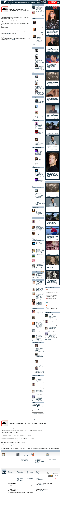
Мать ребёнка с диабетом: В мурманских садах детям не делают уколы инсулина (52, 299)
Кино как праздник (39, 316)
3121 (41, 215)
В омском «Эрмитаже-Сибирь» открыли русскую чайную (39, 255)
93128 (43, 463)
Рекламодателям (11, 472)
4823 (41, 301)
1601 (41, 267)
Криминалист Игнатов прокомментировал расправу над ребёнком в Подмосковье (51, 295)
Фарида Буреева (39, 322)
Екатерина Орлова (39, 299)
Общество (38, 2)
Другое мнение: (35, 410)
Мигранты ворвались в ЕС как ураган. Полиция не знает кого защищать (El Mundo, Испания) (51, 307)
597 (41, 252)
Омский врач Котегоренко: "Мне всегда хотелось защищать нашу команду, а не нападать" (52, 147)
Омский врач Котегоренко (38, 329)
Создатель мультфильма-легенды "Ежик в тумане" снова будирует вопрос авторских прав (40, 397)
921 (41, 320)
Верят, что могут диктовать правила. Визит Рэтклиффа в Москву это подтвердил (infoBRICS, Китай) (52, 291)
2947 (56, 133)
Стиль (18, 479)
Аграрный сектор (36, 271)
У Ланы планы (36, 47)
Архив (34, 44)
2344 (56, 51)
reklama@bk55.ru (41, 490)
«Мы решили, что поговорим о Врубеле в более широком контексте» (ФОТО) (39, 325)
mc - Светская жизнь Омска (43, 0)
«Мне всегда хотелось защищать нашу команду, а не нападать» (40, 332)
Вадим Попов (38, 292)
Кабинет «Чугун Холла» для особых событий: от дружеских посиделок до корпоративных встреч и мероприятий (40, 13)
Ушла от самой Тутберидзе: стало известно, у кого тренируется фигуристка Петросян (51, 66)
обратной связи (12, 39)
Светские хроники (36, 375)
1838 (41, 340)
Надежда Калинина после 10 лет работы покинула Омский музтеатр (39, 392)
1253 (41, 277)
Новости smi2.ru (35, 239)
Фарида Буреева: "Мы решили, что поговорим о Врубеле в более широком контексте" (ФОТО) (52, 31)
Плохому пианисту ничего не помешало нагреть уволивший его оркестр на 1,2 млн (40, 228)
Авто (28, 471)
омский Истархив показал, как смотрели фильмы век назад (39, 319)
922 (56, 85)
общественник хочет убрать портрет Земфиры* (39, 338)
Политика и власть (11, 2)
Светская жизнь (49, 6)
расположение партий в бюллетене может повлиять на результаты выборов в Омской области (40, 296)
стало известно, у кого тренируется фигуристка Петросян (39, 313)
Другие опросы (34, 413)
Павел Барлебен (39, 302)
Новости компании (20, 480)
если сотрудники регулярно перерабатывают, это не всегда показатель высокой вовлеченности (39, 284)
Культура (25, 2)
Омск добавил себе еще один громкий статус (39, 304)
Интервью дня (36, 120)
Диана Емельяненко (39, 288)
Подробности (35, 308)
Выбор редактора (5, 451)
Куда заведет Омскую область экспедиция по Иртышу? (53, 454)
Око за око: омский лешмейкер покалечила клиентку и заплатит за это (52, 99)
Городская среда (36, 167)
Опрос (37, 472)
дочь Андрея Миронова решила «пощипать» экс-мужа (40, 235)
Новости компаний (37, 4)
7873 (41, 230)
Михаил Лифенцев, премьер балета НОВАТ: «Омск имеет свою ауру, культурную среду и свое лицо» (52, 175)
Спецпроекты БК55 (37, 342)
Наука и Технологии (20, 478)
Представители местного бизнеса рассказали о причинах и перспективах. (10, 458)
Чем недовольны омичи (38, 97)
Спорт (28, 2)
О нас (9, 471)
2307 (41, 327)
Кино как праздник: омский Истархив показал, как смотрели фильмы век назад (52, 82)
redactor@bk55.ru (41, 484)
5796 (41, 394)
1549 (56, 118)
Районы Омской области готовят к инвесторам (39, 453)
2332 (41, 388)
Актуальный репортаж (37, 147)
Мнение (47, 36)
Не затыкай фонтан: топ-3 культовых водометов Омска (52, 131)
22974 (43, 15)
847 (41, 257)
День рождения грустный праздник (39, 336)
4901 (41, 400)
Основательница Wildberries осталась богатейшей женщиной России (52, 115)
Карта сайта (10, 473)
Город (47, 120)
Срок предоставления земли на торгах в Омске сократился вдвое (40, 250)
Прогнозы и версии (37, 187)
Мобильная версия (44, 2)
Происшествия (32, 2)
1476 (56, 149)
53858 (14, 460)
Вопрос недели (36, 207)
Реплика (34, 18)
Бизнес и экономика (19, 2)
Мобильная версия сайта (51, 478)
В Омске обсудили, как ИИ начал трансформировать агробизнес (39, 275)
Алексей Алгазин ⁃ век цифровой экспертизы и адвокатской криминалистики (39, 8)
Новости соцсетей (50, 181)
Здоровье (47, 135)
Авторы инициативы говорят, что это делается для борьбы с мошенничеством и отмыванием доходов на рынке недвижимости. (25, 459)
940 (41, 262)
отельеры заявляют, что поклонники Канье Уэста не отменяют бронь (40, 223)
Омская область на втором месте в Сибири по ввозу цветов (39, 260)
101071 (43, 10)
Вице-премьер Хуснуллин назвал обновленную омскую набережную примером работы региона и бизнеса (40, 244)
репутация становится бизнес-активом (40, 300)
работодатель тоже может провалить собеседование (39, 290)
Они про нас (38, 471)
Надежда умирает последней (39, 220)
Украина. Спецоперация (38, 73)
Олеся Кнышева (39, 281)
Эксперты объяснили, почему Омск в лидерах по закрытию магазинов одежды (9, 454)
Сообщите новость (53, 2)
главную (8, 33)
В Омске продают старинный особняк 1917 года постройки (39, 265)
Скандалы (35, 218)
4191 (41, 287)
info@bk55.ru (41, 487)
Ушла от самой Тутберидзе (38, 310)
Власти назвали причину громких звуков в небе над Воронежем (52, 303)
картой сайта (11, 35)
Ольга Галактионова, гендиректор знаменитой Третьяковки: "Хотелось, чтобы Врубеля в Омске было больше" (52, 48)
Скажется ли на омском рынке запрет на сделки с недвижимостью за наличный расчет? (24, 454)
